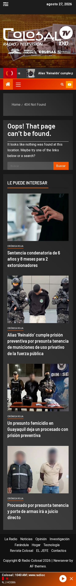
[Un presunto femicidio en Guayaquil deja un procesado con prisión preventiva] (38, 387)
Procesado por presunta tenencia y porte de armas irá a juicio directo (38, 511)
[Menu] (18, 84)
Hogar (36, 545)
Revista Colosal (21, 551)
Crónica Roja (15, 246)
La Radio (10, 539)
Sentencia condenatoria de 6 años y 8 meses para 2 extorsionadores (33, 259)
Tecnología (51, 545)
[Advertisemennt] (38, 52)
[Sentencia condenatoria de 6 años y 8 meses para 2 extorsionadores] (38, 217)
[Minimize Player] (71, 579)
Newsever (61, 561)
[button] (18, 84)
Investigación (59, 539)
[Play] (63, 579)
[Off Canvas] (5, 4)
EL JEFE (42, 551)
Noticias (26, 539)
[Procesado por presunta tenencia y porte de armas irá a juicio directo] (38, 469)
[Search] (62, 84)
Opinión (41, 539)
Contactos (58, 551)
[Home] (8, 85)
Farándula (22, 545)
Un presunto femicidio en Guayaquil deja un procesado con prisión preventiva (37, 429)
